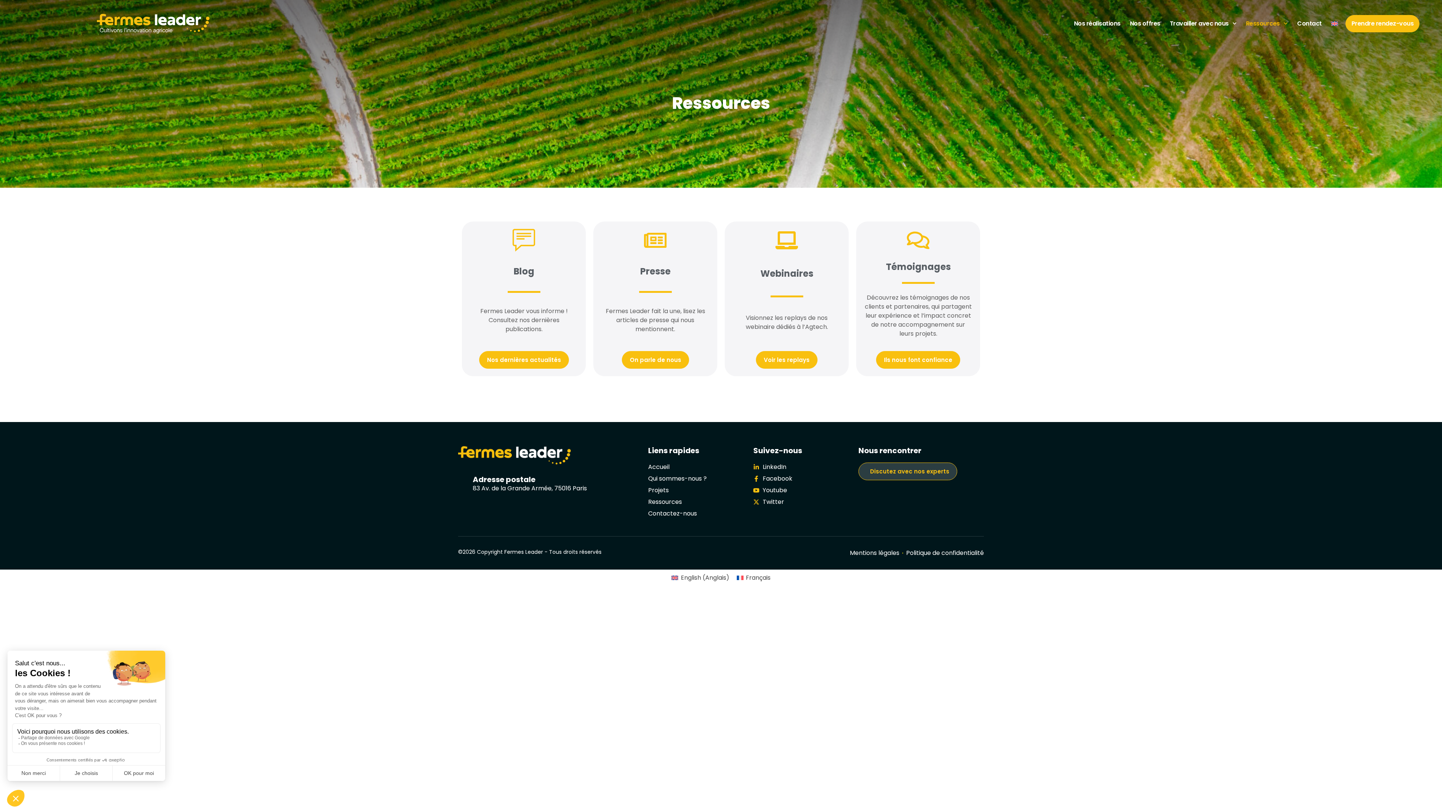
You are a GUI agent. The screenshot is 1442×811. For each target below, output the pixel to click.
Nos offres (1145, 23)
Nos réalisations (1097, 23)
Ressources (1263, 23)
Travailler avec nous (1199, 23)
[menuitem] (1334, 23)
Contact (1309, 23)
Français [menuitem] (758, 577)
